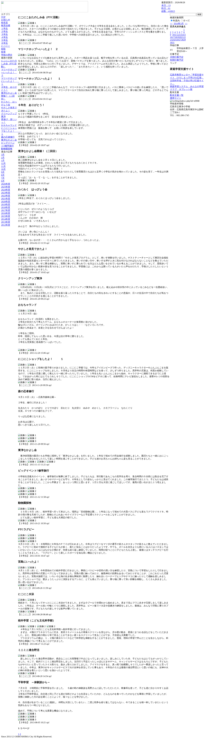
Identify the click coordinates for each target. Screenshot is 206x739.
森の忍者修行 (8, 137)
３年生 (4, 34)
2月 (2, 157)
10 (173, 35)
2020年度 (5, 201)
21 (182, 37)
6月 (2, 181)
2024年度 (5, 190)
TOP (3, 17)
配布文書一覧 (176, 95)
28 (182, 40)
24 (173, 40)
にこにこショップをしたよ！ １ (11, 131)
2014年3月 (179, 23)
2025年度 (5, 187)
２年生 (4, 31)
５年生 (4, 40)
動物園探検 (6, 149)
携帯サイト (175, 98)
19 (178, 37)
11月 (3, 166)
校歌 (3, 49)
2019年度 (5, 204)
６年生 (4, 43)
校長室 (4, 22)
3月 (2, 154)
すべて (186, 20)
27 (180, 40)
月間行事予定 (176, 57)
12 (178, 35)
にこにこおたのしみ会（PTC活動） (9, 64)
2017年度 (5, 210)
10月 (3, 169)
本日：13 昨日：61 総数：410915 (168, 8)
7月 (2, 178)
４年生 (4, 37)
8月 (2, 175)
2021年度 (5, 198)
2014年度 (5, 219)
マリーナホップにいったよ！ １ (10, 81)
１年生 (4, 28)
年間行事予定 (176, 60)
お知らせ (5, 19)
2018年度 (5, 207)
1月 (2, 160)
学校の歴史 (6, 55)
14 (182, 35)
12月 (3, 163)
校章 (3, 52)
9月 (2, 172)
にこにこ (5, 46)
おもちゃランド (9, 125)
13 (180, 35)
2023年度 (5, 193)
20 (180, 37)
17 (173, 37)
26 (178, 40)
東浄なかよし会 (9, 140)
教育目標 (5, 25)
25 (175, 40)
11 (175, 35)
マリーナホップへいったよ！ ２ (9, 72)
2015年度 (5, 216)
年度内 (176, 20)
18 (175, 37)
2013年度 (5, 222)
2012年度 (5, 225)
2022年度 (5, 195)
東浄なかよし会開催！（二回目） (9, 96)
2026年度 (5, 184)
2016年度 (5, 213)
